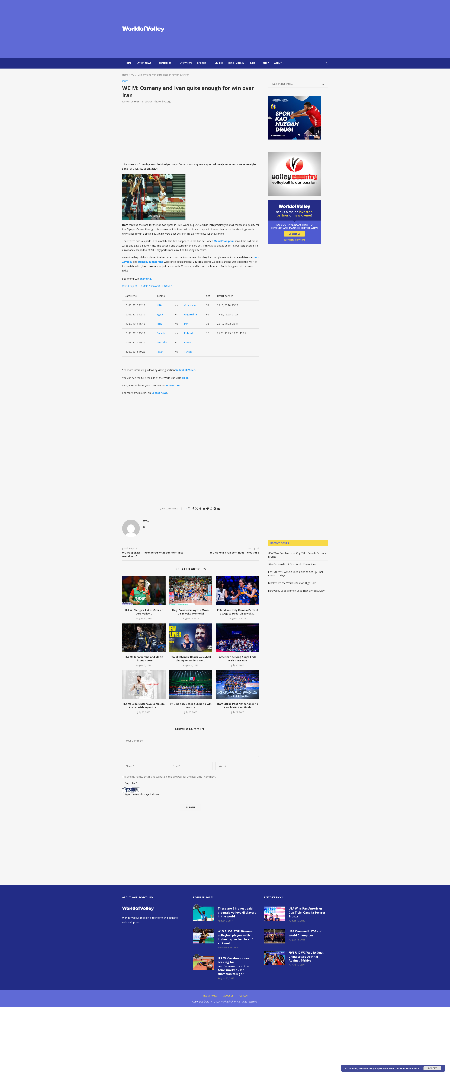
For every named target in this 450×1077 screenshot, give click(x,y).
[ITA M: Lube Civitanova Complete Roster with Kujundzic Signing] (144, 684)
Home (128, 63)
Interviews (185, 63)
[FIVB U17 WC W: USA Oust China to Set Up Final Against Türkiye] (274, 958)
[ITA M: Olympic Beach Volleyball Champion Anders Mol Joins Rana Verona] (191, 637)
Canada (161, 333)
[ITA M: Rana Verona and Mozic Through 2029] (144, 637)
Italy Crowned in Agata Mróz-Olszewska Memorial (190, 611)
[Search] (326, 63)
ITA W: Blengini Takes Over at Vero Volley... (144, 611)
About (278, 63)
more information (411, 1068)
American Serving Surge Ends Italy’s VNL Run (237, 658)
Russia (187, 342)
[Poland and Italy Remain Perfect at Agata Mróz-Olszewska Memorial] (237, 590)
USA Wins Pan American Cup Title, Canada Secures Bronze (307, 912)
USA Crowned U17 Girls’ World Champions (292, 564)
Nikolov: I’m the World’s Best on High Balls (292, 583)
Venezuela (190, 305)
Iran (186, 323)
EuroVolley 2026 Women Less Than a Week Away (296, 590)
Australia (162, 342)
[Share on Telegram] (215, 508)
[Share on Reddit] (207, 508)
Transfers (165, 63)
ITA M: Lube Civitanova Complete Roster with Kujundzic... (144, 705)
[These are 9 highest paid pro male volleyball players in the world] (203, 914)
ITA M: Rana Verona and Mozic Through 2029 (144, 658)
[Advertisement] (260, 29)
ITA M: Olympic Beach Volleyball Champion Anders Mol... (191, 658)
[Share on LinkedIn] (204, 508)
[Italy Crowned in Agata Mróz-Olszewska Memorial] (191, 590)
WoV (136, 101)
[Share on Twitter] (196, 508)
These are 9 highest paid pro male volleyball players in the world (237, 912)
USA (159, 305)
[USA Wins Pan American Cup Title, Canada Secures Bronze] (274, 914)
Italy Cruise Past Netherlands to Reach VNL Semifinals (237, 705)
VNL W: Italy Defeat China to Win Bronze (190, 705)
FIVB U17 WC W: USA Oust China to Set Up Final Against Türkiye (306, 956)
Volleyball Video (185, 370)
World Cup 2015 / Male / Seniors (140, 286)
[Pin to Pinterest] (200, 508)
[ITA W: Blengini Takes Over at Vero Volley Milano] (144, 590)
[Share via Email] (218, 508)
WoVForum (173, 385)
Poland (188, 333)
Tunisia (188, 351)
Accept (432, 1068)
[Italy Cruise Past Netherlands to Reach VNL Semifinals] (237, 684)
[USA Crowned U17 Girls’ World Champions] (274, 936)
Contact (243, 995)
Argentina (190, 314)
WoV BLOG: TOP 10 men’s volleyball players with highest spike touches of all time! (235, 937)
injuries (218, 63)
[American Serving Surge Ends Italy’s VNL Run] (237, 637)
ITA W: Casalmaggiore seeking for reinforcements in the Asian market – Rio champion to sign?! (233, 966)
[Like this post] (189, 508)
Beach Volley (236, 63)
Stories (201, 63)
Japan (160, 351)
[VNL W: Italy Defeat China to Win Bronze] (191, 684)
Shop (266, 63)
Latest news (144, 63)
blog (252, 63)
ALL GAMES (165, 286)
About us (228, 995)
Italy (159, 323)
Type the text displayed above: (142, 794)
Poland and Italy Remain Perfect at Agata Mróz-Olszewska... (237, 611)
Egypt (160, 314)
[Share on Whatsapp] (211, 508)
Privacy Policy (209, 995)
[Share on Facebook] (193, 508)
